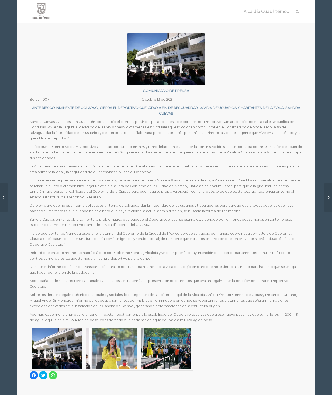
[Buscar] (297, 11)
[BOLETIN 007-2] (111, 348)
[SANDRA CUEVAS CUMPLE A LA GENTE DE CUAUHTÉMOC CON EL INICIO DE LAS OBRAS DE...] (328, 197)
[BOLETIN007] (57, 348)
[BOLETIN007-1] (166, 348)
